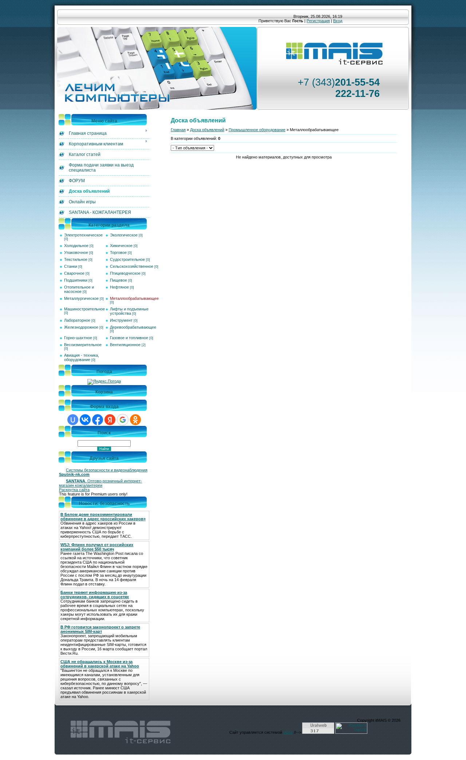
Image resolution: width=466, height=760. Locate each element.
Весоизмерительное (83, 344)
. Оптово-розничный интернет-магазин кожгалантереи (100, 483)
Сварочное (74, 273)
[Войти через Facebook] (97, 419)
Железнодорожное (81, 327)
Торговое (118, 252)
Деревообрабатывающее (133, 327)
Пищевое (118, 280)
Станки (70, 266)
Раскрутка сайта (74, 489)
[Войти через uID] (72, 419)
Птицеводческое (125, 273)
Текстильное (75, 259)
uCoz (288, 732)
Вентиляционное (125, 344)
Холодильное (76, 245)
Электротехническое (83, 235)
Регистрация (318, 21)
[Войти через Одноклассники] (135, 419)
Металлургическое (81, 298)
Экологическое (124, 235)
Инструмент (121, 320)
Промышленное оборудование (257, 130)
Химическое (121, 245)
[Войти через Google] (123, 420)
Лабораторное (77, 320)
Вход (337, 21)
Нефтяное (119, 287)
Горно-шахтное (78, 338)
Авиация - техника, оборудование (81, 357)
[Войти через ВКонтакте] (85, 419)
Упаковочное (76, 252)
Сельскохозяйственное (131, 266)
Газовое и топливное (129, 338)
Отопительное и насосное (79, 289)
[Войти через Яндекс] (109, 419)
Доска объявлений (207, 130)
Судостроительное (127, 259)
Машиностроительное (84, 309)
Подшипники (75, 280)
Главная (178, 130)
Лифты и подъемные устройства (129, 311)
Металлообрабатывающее (134, 298)
